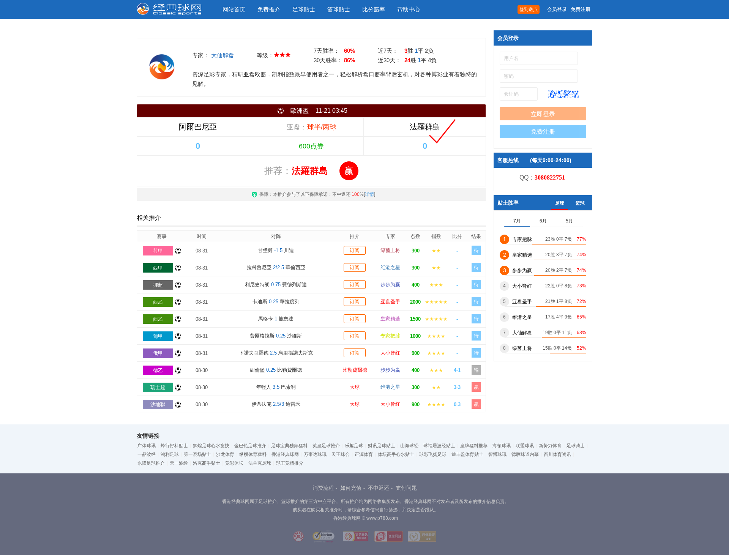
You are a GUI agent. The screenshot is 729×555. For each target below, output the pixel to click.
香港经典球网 (285, 454)
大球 (355, 387)
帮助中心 (408, 9)
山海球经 (409, 445)
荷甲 (158, 251)
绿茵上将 (390, 250)
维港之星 (390, 267)
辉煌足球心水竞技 (211, 445)
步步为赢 (390, 284)
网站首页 (233, 9)
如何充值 (350, 488)
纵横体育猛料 (253, 454)
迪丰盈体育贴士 (467, 454)
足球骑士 (575, 445)
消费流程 (323, 488)
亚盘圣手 (390, 301)
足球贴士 (303, 9)
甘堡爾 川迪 (276, 250)
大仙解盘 (222, 55)
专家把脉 (390, 336)
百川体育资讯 (557, 454)
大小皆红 (390, 353)
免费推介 (268, 9)
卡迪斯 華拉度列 (276, 301)
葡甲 (158, 336)
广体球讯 (146, 445)
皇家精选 (390, 319)
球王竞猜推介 (289, 463)
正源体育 (364, 454)
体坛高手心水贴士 (396, 454)
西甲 (158, 268)
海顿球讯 (501, 445)
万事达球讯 (315, 454)
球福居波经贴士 (439, 445)
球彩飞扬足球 (433, 454)
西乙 (158, 302)
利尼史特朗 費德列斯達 (276, 284)
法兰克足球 (259, 463)
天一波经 (179, 463)
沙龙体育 (225, 454)
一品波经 (146, 454)
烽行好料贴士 (174, 445)
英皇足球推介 (326, 445)
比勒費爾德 (354, 370)
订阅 (355, 250)
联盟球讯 (525, 445)
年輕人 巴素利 (276, 387)
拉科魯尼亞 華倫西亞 (276, 267)
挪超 (158, 285)
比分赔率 (373, 9)
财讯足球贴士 (381, 445)
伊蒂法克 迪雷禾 (276, 404)
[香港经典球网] (175, 9)
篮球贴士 (338, 9)
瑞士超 (157, 387)
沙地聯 (157, 404)
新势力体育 (550, 445)
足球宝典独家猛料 (289, 445)
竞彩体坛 (234, 463)
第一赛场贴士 (197, 454)
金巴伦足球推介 (250, 445)
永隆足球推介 (151, 463)
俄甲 (158, 353)
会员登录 (557, 9)
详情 (369, 194)
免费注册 (580, 9)
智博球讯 (497, 454)
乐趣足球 (354, 445)
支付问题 (406, 488)
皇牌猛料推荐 (474, 445)
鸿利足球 (170, 454)
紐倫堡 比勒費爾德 (276, 370)
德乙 (158, 370)
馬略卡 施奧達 (275, 319)
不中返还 (378, 488)
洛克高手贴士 (206, 463)
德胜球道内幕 (525, 454)
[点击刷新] (563, 94)
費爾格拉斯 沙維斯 (276, 336)
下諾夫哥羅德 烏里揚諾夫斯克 (276, 353)
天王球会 (340, 454)
